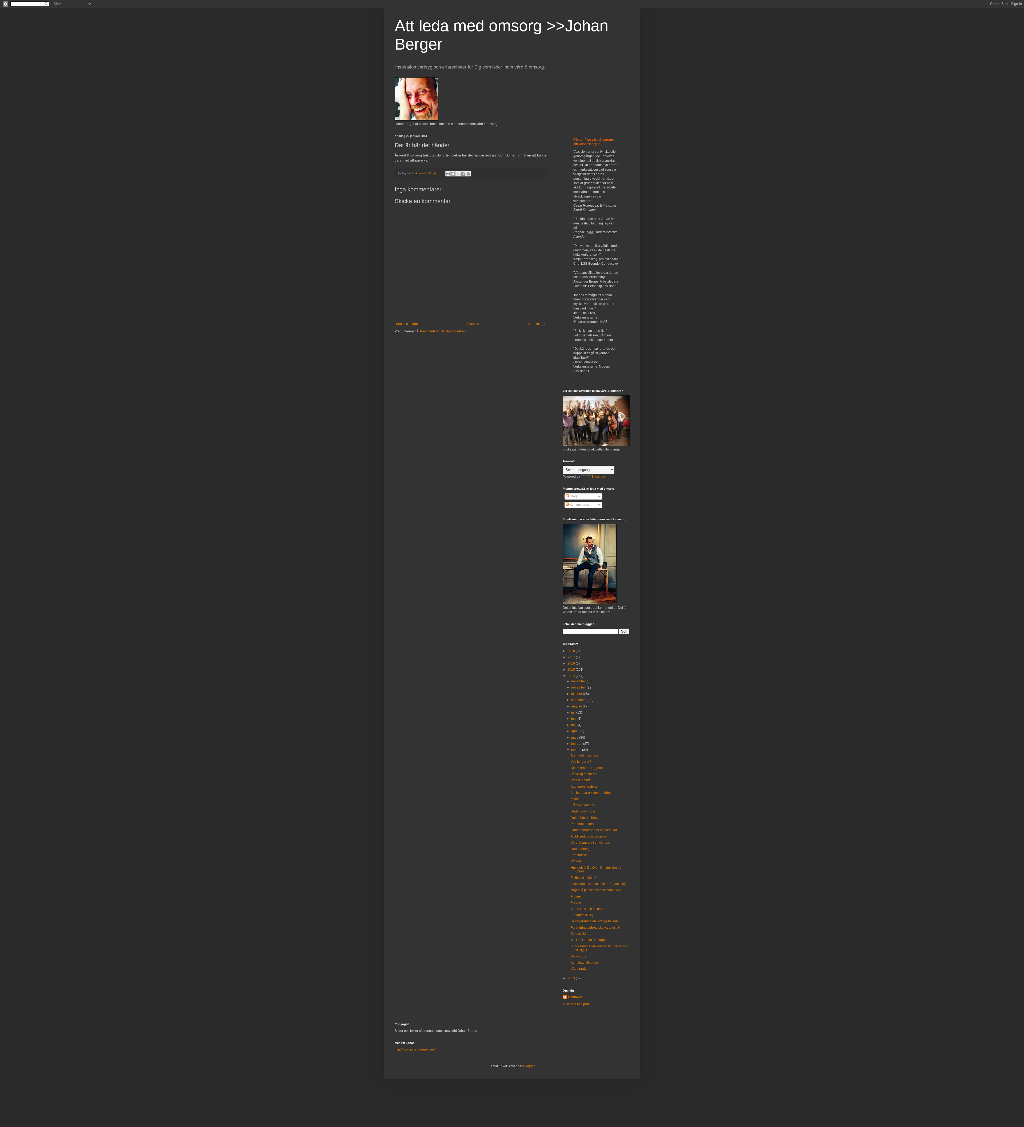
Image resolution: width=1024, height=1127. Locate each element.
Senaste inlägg (407, 324)
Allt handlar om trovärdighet (591, 793)
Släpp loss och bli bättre (588, 909)
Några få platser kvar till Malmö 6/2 (596, 890)
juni (574, 719)
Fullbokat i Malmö (583, 878)
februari (577, 744)
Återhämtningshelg (584, 755)
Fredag (576, 902)
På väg (576, 861)
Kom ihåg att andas (585, 962)
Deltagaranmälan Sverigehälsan (594, 921)
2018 (571, 651)
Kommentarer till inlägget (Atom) (443, 331)
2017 (571, 657)
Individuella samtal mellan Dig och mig (599, 884)
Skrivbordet (579, 956)
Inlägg (574, 496)
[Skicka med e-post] (448, 173)
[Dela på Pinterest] (468, 173)
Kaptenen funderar (584, 786)
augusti (577, 706)
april (574, 731)
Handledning (580, 849)
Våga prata (579, 969)
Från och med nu (583, 805)
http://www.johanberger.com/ (415, 1049)
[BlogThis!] (453, 173)
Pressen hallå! (581, 780)
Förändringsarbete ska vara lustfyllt (596, 927)
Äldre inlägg (536, 324)
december (579, 681)
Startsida (472, 324)
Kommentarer (579, 504)
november (579, 687)
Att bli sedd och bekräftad (589, 836)
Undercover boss (583, 811)
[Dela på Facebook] (463, 173)
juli (573, 712)
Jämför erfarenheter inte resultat (594, 830)
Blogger (528, 1066)
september (579, 700)
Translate (598, 476)
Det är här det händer (586, 818)
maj (574, 725)
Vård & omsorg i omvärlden (590, 842)
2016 (571, 663)
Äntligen (577, 896)
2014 (571, 676)
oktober (577, 694)
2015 (571, 669)
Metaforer (578, 799)
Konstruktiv (579, 855)
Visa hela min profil (576, 1004)
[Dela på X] (458, 173)
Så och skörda (581, 934)
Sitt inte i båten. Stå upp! (588, 940)
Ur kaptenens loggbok (587, 768)
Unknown (575, 997)
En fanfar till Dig (582, 915)
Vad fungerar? (581, 761)
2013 (571, 978)
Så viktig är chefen (584, 774)
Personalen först (582, 824)
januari (576, 750)
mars (575, 737)
